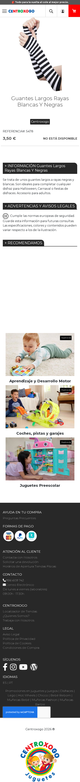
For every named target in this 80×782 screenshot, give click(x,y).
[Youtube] (24, 668)
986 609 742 (15, 580)
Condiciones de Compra (21, 647)
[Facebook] (6, 668)
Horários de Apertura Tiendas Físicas (29, 566)
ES (5, 682)
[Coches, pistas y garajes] (40, 406)
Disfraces (66, 691)
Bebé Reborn (60, 695)
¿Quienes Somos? (16, 616)
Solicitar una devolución (21, 562)
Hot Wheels (26, 695)
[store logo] (21, 10)
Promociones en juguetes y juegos (31, 691)
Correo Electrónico (20, 585)
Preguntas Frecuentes (19, 518)
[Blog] (34, 668)
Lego (12, 695)
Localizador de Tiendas (20, 611)
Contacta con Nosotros (20, 557)
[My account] (62, 11)
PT (11, 682)
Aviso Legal (11, 634)
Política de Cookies (17, 643)
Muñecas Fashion (44, 700)
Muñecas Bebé (18, 700)
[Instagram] (14, 668)
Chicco (43, 695)
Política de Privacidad (19, 639)
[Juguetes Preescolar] (40, 459)
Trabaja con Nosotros (18, 620)
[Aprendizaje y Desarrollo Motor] (40, 354)
